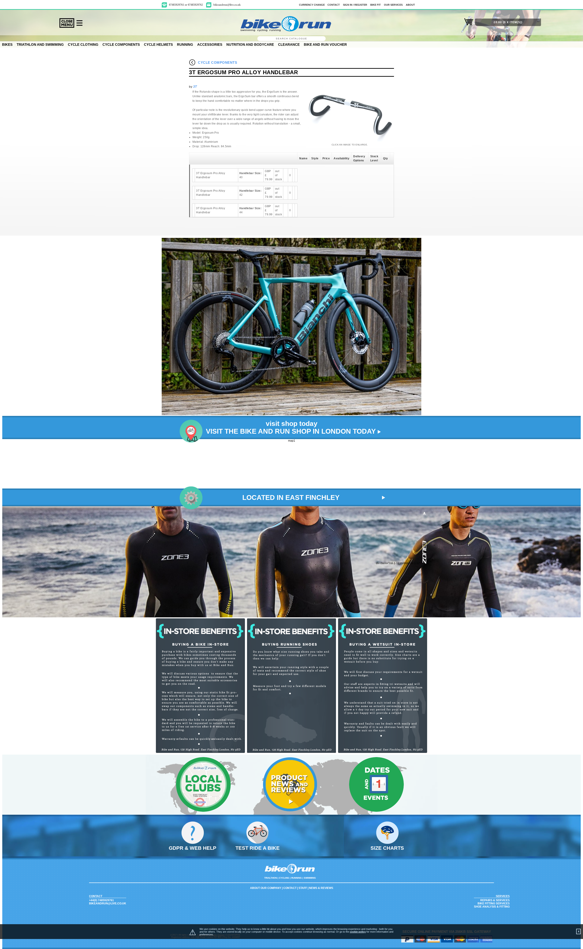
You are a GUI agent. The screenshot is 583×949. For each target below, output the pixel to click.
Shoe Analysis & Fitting (492, 906)
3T (195, 86)
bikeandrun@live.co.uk (227, 4)
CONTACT (333, 4)
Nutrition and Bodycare (250, 44)
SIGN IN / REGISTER (355, 4)
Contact (290, 888)
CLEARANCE (289, 44)
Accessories (209, 44)
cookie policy (358, 931)
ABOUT (410, 4)
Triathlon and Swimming (40, 44)
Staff (303, 888)
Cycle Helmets (158, 44)
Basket (469, 24)
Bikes (7, 44)
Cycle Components (121, 44)
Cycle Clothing (83, 44)
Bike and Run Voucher (325, 44)
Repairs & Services (495, 900)
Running (185, 44)
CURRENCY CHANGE (312, 4)
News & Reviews (321, 888)
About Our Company (265, 888)
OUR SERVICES (393, 4)
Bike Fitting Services (494, 903)
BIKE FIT (375, 4)
